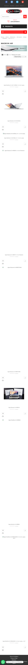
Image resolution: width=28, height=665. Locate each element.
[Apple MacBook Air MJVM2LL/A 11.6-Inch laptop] (14, 133)
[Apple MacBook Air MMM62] (14, 470)
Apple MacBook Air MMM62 (14, 524)
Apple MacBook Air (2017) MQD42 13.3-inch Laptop (14, 85)
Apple (25, 37)
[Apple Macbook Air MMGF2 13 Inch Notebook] (14, 200)
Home (3, 37)
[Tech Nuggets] (14, 11)
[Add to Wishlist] (3, 91)
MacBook (5, 38)
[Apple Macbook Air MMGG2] (14, 394)
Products (9, 26)
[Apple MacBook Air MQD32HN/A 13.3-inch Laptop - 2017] (14, 586)
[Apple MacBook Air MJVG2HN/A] (14, 107)
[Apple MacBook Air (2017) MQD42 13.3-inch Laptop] (14, 71)
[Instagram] (17, 2)
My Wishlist (12, 5)
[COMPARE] (25, 91)
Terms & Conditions (14, 656)
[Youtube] (22, 2)
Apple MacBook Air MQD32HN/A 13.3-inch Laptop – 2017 (14, 641)
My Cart (17, 5)
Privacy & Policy (14, 658)
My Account (6, 5)
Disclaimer (14, 660)
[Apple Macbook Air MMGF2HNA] (14, 317)
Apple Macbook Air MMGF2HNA (14, 371)
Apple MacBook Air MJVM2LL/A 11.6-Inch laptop (14, 138)
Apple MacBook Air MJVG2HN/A (14, 121)
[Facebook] (6, 2)
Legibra (14, 663)
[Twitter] (12, 2)
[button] (3, 662)
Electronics (13, 37)
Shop (8, 37)
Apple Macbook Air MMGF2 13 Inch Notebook (14, 254)
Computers (20, 37)
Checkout (22, 5)
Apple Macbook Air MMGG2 (14, 407)
